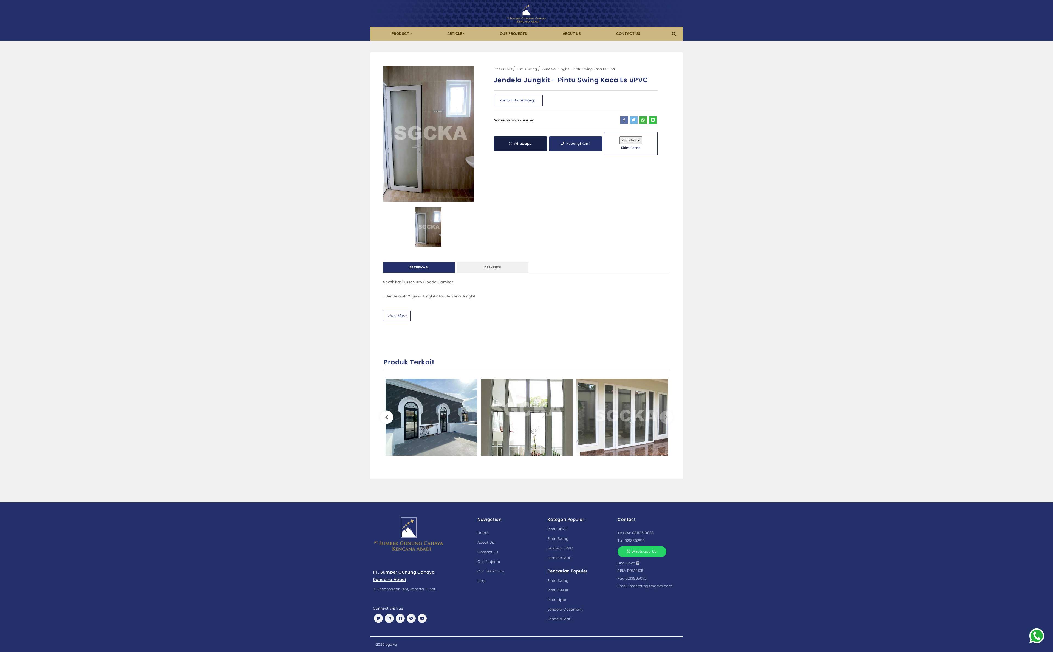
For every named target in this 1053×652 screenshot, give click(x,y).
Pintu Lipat (557, 599)
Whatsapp (522, 143)
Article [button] (454, 33)
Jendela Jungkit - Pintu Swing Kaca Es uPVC (579, 69)
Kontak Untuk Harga (518, 100)
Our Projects (513, 33)
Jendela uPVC (560, 548)
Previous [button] (387, 417)
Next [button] (666, 417)
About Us (572, 33)
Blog (481, 580)
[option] (428, 134)
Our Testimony (490, 571)
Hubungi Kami (577, 143)
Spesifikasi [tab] (418, 267)
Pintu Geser (558, 590)
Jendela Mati (559, 557)
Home (482, 532)
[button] (674, 33)
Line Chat (627, 563)
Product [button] (400, 33)
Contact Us (628, 33)
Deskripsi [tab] (492, 267)
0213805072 (635, 578)
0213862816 (635, 540)
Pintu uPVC (503, 69)
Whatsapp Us (643, 551)
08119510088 (643, 532)
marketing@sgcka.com (651, 586)
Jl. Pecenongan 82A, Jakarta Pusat (404, 589)
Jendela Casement (565, 609)
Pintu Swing (527, 69)
